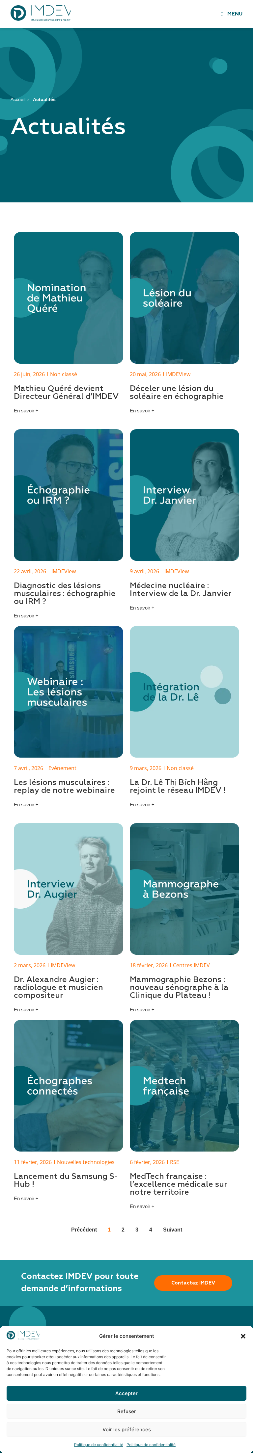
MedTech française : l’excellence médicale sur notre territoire (178, 1184)
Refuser (126, 1411)
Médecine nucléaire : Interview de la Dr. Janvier (181, 590)
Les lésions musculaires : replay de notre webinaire (64, 786)
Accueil (18, 99)
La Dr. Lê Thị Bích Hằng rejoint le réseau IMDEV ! (178, 786)
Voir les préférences (126, 1429)
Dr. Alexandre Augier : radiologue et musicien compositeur (58, 987)
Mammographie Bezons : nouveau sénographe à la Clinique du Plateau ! (179, 987)
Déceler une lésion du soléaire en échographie (177, 393)
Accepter (126, 1393)
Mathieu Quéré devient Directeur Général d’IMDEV (66, 393)
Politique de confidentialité (98, 1444)
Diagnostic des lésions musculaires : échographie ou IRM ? (65, 594)
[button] (243, 1336)
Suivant (172, 1229)
